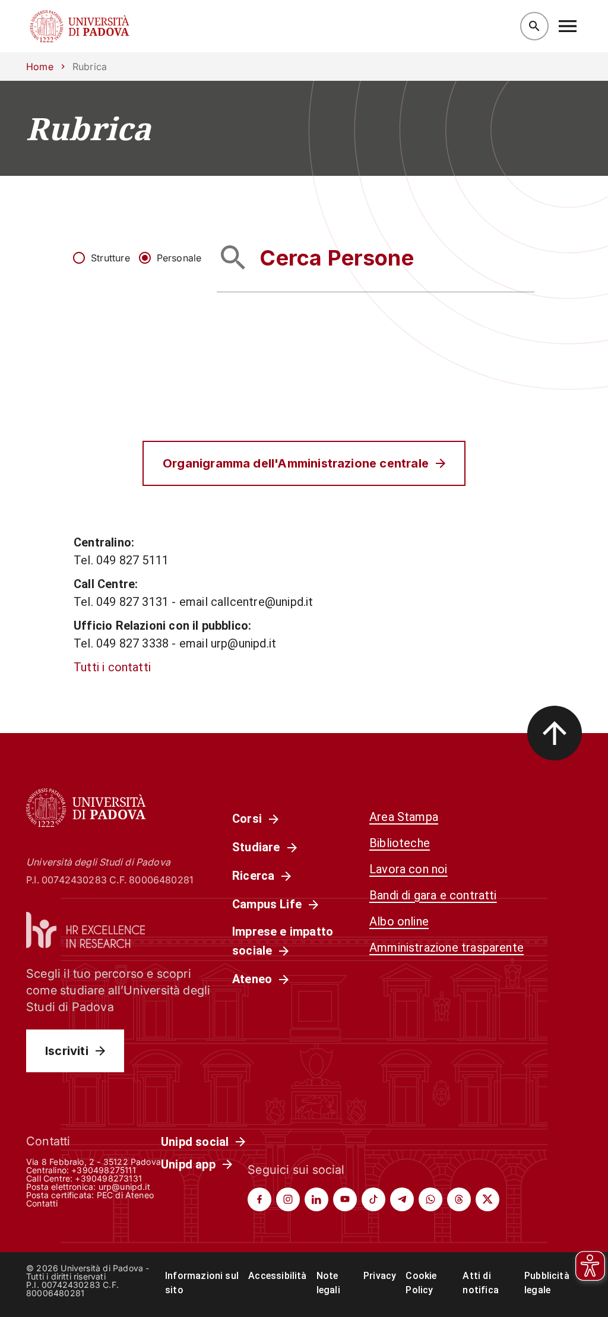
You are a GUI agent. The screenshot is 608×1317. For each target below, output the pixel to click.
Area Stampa (403, 817)
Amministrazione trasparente (446, 947)
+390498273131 (108, 1178)
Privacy (379, 1275)
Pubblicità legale (546, 1283)
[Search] (534, 26)
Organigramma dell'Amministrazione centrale (296, 463)
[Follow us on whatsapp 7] (430, 1199)
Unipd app (188, 1164)
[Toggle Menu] (567, 26)
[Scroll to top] (554, 733)
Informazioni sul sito (202, 1283)
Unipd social (195, 1142)
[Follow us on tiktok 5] (373, 1199)
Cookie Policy (421, 1283)
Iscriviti (66, 1051)
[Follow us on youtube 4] (345, 1199)
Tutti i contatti (112, 667)
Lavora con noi (408, 869)
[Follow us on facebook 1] (259, 1199)
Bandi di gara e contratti (433, 895)
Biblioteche (399, 843)
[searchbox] (375, 257)
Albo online (399, 921)
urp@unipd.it (124, 1187)
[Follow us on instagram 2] (288, 1199)
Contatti (42, 1203)
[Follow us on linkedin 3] (316, 1199)
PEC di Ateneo (125, 1195)
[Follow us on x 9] (487, 1199)
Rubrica (88, 128)
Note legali (328, 1283)
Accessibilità (277, 1275)
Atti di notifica (481, 1283)
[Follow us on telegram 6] (402, 1199)
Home (39, 66)
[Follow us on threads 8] (459, 1199)
